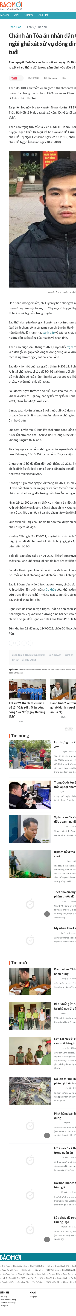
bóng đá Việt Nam (10, 1270)
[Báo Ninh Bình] (13, 722)
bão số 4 (50, 1278)
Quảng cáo (4, 1306)
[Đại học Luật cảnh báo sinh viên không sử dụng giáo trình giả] (30, 1195)
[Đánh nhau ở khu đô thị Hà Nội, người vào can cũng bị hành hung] (30, 981)
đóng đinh (17, 655)
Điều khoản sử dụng (8, 1300)
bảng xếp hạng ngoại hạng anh (31, 1274)
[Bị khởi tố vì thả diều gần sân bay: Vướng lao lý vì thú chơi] (30, 864)
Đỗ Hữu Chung (29, 660)
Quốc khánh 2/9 (62, 1266)
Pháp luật (15, 27)
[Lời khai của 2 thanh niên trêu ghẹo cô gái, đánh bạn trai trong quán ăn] (30, 1160)
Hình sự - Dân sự (36, 27)
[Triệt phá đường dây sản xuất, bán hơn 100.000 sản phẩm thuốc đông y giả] (30, 904)
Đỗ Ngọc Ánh (55, 655)
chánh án (69, 655)
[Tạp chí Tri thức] (56, 933)
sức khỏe (50, 589)
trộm (70, 347)
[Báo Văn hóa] (57, 901)
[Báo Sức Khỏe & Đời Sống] (57, 979)
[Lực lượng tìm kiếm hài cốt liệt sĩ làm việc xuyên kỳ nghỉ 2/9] (30, 754)
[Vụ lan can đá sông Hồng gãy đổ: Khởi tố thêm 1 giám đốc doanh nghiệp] (30, 829)
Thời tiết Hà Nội (37, 1266)
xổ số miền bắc (53, 1282)
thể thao (6, 1266)
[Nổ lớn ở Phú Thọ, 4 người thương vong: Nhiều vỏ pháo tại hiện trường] (30, 1091)
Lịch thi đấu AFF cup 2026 (13, 1278)
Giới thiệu (4, 1297)
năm (50, 1266)
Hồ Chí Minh (27, 1270)
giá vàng (39, 1270)
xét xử (15, 660)
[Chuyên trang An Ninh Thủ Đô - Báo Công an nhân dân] (14, 78)
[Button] (20, 78)
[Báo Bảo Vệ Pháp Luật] (56, 1193)
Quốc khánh (62, 1278)
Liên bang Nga (8, 1274)
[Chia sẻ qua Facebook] (11, 643)
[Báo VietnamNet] (57, 1158)
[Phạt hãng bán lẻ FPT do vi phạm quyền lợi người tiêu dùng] (30, 1126)
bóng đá (67, 1274)
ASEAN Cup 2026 (35, 1278)
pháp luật (67, 1282)
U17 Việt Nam (52, 1270)
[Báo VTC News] (54, 717)
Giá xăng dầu (23, 1282)
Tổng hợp (33, 1297)
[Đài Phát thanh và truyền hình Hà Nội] (58, 1123)
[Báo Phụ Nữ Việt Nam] (59, 861)
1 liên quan (71, 933)
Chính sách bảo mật (8, 1303)
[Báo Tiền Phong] (57, 752)
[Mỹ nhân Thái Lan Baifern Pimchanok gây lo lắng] (30, 940)
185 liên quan (50, 78)
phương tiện (54, 1274)
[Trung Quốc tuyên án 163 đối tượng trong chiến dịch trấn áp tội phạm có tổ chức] (30, 795)
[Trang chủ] (11, 6)
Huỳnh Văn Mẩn (20, 1266)
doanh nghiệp (8, 1282)
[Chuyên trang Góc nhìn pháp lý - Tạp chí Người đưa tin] (56, 1014)
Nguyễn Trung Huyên (35, 655)
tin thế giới (38, 1282)
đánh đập (48, 333)
